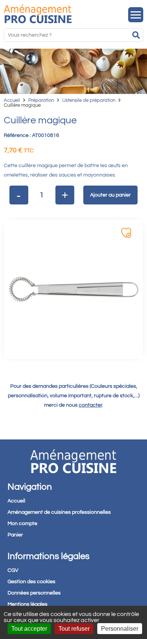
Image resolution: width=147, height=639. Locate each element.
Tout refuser (74, 628)
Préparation (41, 100)
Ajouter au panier (110, 195)
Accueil (12, 100)
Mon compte (22, 523)
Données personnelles (34, 593)
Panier (15, 535)
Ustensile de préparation (88, 100)
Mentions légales (27, 604)
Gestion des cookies (31, 581)
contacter (90, 405)
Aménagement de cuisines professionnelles (59, 512)
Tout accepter (29, 628)
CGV (13, 570)
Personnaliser (119, 628)
